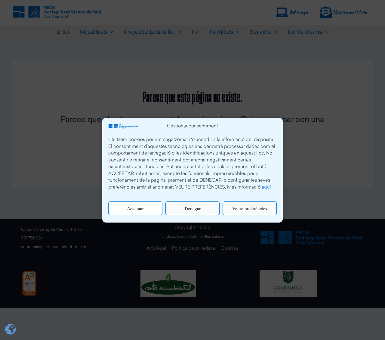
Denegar (193, 208)
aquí (266, 187)
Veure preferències (249, 208)
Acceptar (135, 208)
